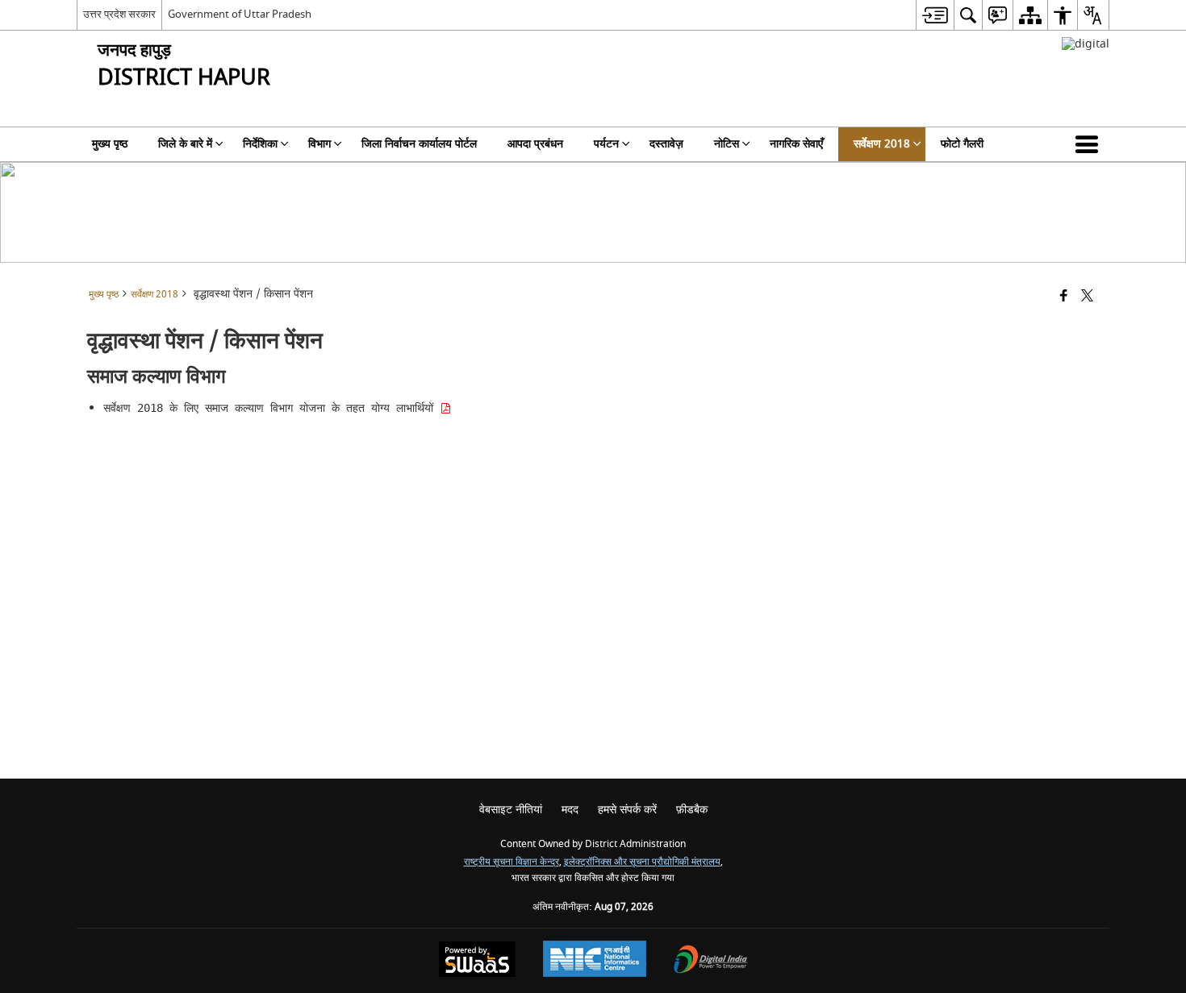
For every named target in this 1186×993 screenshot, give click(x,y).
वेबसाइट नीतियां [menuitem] (510, 809)
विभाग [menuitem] (319, 143)
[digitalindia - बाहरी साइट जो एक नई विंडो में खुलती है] (1085, 43)
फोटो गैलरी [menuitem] (962, 143)
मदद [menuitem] (570, 809)
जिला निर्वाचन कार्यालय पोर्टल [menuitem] (419, 143)
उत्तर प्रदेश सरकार (119, 14)
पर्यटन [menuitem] (606, 143)
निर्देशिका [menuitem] (260, 143)
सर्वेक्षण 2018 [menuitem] (882, 143)
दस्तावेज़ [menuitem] (666, 143)
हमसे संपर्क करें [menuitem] (627, 809)
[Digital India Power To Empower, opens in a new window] (711, 961)
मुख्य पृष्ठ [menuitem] (109, 143)
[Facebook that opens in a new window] (1064, 297)
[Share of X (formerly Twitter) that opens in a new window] (1087, 297)
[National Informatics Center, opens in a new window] (594, 961)
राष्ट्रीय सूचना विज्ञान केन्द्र (511, 862)
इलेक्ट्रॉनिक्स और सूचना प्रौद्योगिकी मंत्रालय (642, 862)
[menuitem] (935, 15)
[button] (1090, 144)
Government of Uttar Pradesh (239, 14)
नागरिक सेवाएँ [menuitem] (796, 143)
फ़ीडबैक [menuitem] (692, 809)
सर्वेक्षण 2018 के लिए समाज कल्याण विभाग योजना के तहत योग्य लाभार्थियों (271, 407)
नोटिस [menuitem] (726, 143)
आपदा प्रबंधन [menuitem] (535, 143)
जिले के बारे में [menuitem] (185, 143)
